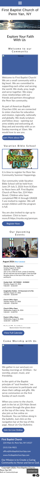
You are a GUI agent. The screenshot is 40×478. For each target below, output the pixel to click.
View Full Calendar (13, 333)
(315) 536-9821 (10, 447)
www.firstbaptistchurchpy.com (16, 455)
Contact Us (32, 471)
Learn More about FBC (13, 138)
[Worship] (20, 354)
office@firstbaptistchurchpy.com (17, 451)
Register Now (13, 224)
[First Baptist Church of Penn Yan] (37, 476)
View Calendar (20, 262)
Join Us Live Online (13, 430)
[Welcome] (20, 65)
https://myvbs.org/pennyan (23, 218)
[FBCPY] (34, 476)
